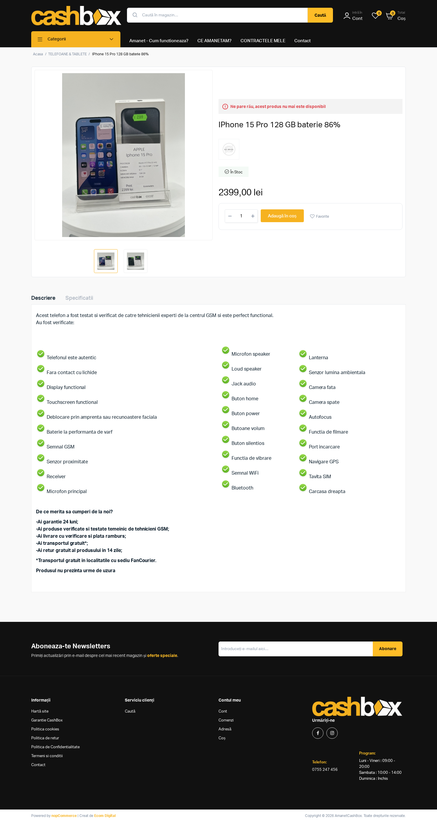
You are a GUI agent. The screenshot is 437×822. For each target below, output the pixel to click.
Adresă (224, 729)
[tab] (46, 298)
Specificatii (79, 298)
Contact (38, 765)
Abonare (387, 649)
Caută (320, 15)
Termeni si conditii (47, 756)
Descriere (43, 298)
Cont (222, 711)
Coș (222, 738)
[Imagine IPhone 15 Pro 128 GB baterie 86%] (123, 155)
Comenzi (226, 720)
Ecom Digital (105, 816)
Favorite (322, 216)
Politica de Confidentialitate (55, 747)
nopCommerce (64, 816)
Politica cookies (45, 729)
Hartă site (39, 711)
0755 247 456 (325, 770)
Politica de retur (45, 738)
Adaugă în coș (282, 216)
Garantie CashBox (47, 720)
